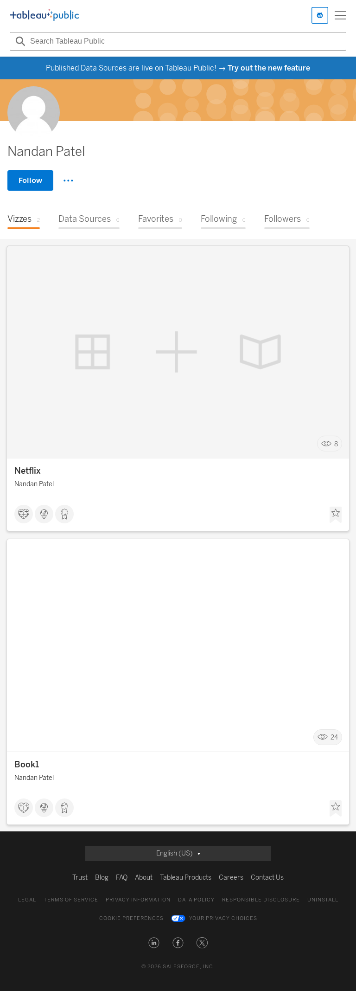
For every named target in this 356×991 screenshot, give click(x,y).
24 (334, 737)
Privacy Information (138, 900)
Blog (101, 878)
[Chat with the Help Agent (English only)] (320, 15)
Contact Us (267, 878)
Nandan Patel (34, 484)
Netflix (27, 471)
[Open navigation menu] (340, 15)
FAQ (121, 878)
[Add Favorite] (336, 515)
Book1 (26, 764)
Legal (27, 900)
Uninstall (322, 900)
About (144, 878)
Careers (231, 878)
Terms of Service (71, 900)
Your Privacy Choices (223, 918)
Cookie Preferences (131, 918)
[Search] (19, 41)
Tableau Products (185, 878)
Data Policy (196, 900)
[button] (153, 942)
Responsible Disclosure (261, 900)
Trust (80, 878)
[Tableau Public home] (44, 15)
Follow (30, 180)
